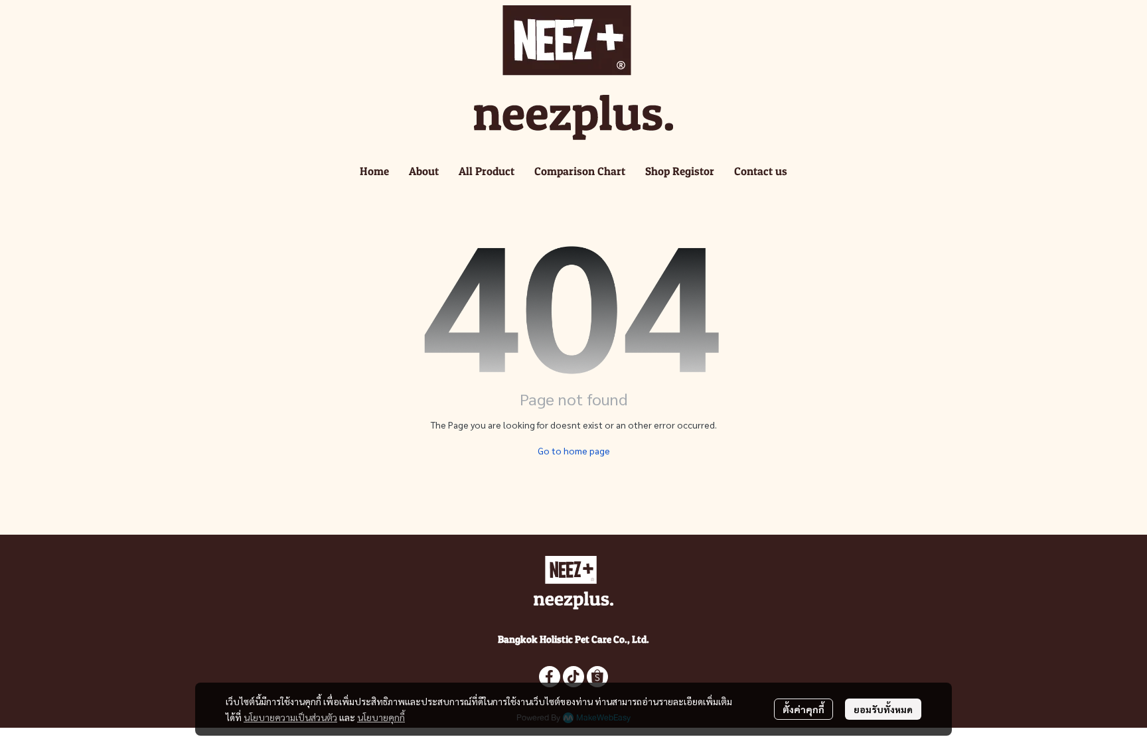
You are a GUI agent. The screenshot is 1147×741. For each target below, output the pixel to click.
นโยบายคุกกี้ (381, 717)
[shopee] (597, 676)
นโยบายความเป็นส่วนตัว (290, 717)
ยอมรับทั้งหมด (883, 709)
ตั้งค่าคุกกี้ (803, 709)
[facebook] (549, 676)
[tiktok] (573, 676)
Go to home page (574, 450)
